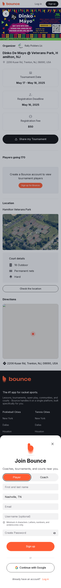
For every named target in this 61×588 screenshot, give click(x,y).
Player (17, 477)
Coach (44, 477)
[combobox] (30, 497)
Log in (45, 579)
